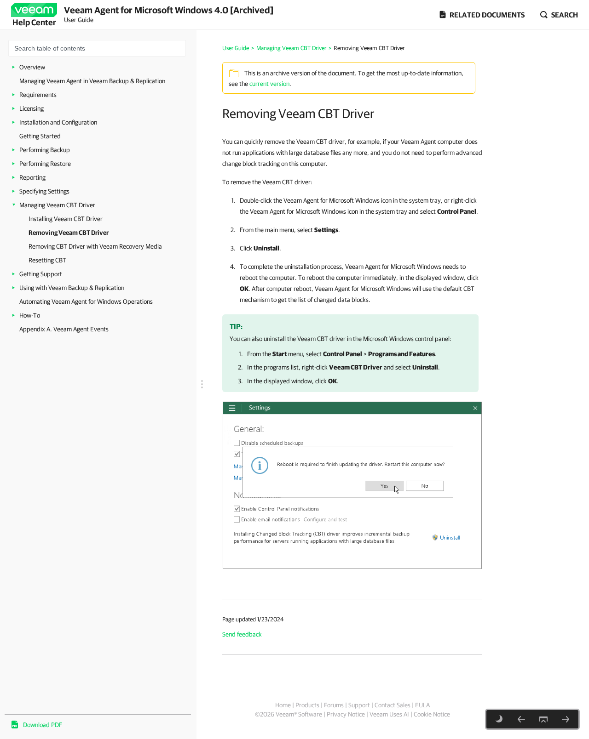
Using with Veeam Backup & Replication (71, 287)
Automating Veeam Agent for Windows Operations (86, 301)
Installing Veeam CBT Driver (66, 218)
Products (307, 705)
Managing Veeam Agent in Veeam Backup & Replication (92, 81)
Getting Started (40, 136)
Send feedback (242, 634)
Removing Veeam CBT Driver (69, 232)
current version (269, 83)
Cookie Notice (432, 714)
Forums (334, 705)
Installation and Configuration (58, 122)
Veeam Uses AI (389, 714)
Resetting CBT (47, 260)
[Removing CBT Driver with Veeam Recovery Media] (565, 719)
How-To (29, 315)
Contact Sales (392, 705)
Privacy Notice (346, 714)
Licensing (31, 108)
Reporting (32, 177)
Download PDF (42, 724)
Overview (32, 67)
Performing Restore (45, 163)
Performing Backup (44, 149)
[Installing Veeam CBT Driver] (521, 719)
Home (283, 705)
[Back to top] (543, 719)
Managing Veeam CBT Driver (57, 205)
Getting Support (40, 274)
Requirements (38, 94)
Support (359, 705)
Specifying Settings (44, 191)
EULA (422, 705)
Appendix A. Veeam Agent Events (64, 329)
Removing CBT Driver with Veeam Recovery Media (95, 246)
